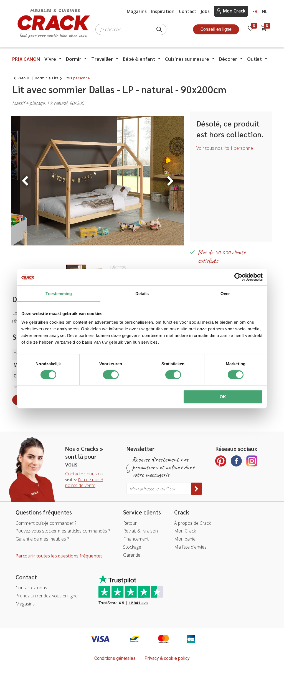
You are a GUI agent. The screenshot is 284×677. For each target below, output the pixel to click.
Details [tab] (142, 293)
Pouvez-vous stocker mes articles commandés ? (63, 531)
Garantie (131, 555)
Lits (55, 77)
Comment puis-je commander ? (46, 523)
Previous (25, 181)
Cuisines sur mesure (187, 58)
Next (170, 181)
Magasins (137, 11)
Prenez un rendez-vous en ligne (47, 596)
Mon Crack (234, 11)
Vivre (50, 58)
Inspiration (162, 11)
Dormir (73, 58)
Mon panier (185, 539)
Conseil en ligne (216, 29)
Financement (136, 539)
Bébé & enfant (139, 58)
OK (223, 396)
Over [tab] (225, 293)
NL (264, 11)
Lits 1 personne (77, 77)
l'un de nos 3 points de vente (84, 482)
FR (254, 11)
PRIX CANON (26, 58)
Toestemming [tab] (58, 293)
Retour (23, 77)
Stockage (132, 547)
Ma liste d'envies (190, 547)
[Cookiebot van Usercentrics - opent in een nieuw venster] (238, 277)
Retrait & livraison (140, 531)
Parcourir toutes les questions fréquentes (59, 556)
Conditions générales (115, 658)
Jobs (205, 11)
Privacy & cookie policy (167, 658)
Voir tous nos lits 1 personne (224, 148)
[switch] (111, 374)
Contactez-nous (81, 474)
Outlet (254, 58)
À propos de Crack (192, 523)
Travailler (102, 58)
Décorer (228, 58)
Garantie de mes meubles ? (42, 539)
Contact (187, 11)
